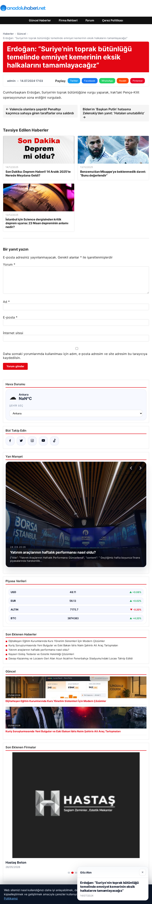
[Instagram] (32, 440)
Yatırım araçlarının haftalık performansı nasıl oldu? (39, 649)
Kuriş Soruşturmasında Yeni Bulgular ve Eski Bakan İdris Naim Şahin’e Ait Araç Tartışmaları (63, 645)
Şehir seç (16, 405)
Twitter (74, 80)
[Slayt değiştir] (69, 873)
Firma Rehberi (68, 20)
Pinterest (137, 80)
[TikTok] (54, 440)
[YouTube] (43, 440)
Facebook (89, 80)
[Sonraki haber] (140, 468)
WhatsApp (107, 80)
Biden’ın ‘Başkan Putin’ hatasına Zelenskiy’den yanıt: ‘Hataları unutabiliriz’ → (113, 113)
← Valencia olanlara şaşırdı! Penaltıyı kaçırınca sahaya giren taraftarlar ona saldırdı (40, 111)
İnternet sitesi (13, 333)
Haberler (8, 33)
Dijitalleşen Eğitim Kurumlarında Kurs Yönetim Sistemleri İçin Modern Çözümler (57, 641)
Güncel (21, 33)
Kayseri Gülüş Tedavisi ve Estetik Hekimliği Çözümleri (41, 654)
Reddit (122, 80)
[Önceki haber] (131, 468)
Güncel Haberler (40, 20)
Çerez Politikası (112, 20)
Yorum (9, 264)
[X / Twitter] (21, 440)
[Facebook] (10, 440)
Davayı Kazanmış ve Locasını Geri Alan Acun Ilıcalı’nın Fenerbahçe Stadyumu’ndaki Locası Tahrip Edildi (71, 658)
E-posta (10, 317)
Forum (90, 20)
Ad (6, 302)
